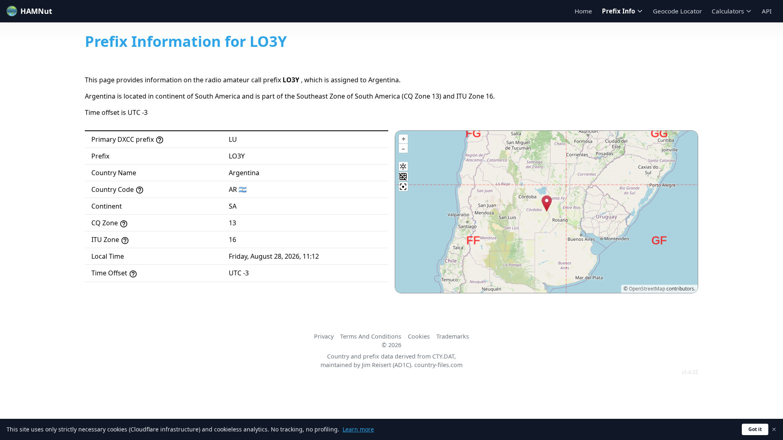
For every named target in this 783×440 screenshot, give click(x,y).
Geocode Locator (677, 11)
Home (583, 11)
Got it (755, 429)
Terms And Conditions (370, 336)
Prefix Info (618, 11)
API (767, 11)
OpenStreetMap (647, 288)
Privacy (324, 336)
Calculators (728, 11)
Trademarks (452, 336)
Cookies (419, 336)
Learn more (358, 429)
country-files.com (438, 365)
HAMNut (36, 11)
